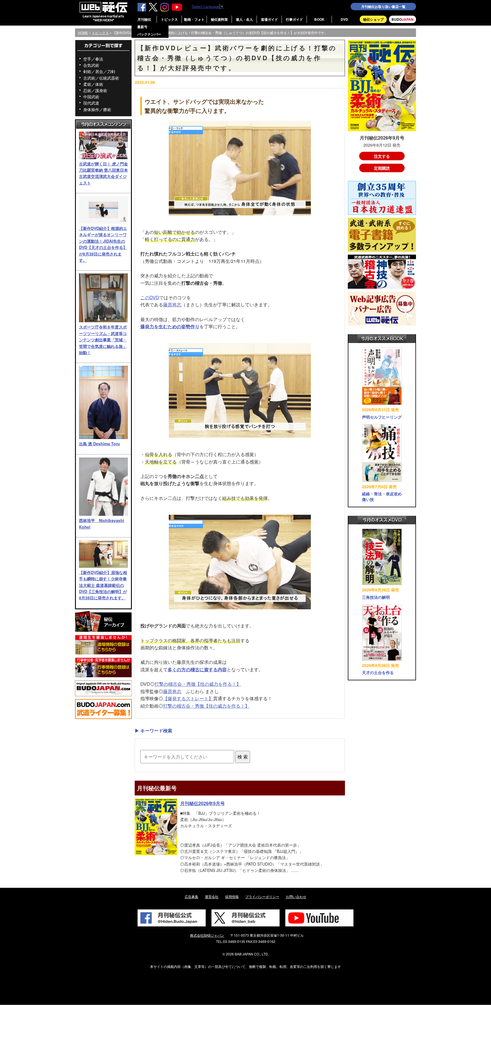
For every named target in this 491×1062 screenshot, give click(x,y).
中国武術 (91, 96)
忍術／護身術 (95, 90)
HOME (83, 32)
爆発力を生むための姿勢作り (169, 326)
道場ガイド (269, 19)
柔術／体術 (93, 84)
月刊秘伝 (144, 19)
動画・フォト (194, 19)
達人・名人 (244, 19)
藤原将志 (172, 304)
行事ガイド (294, 19)
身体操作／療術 (97, 109)
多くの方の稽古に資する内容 (197, 669)
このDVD (149, 297)
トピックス (169, 19)
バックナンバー (149, 34)
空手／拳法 (93, 59)
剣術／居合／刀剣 (99, 71)
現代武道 (91, 103)
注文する (382, 156)
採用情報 (232, 896)
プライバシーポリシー (262, 896)
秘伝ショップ (373, 19)
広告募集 (191, 896)
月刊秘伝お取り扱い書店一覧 (383, 7)
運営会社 (212, 896)
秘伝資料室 (219, 19)
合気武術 (91, 65)
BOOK (319, 19)
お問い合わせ (296, 896)
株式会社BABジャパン (207, 935)
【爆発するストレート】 (188, 698)
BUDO (402, 19)
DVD (344, 19)
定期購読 (382, 168)
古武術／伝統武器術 (101, 78)
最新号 (142, 26)
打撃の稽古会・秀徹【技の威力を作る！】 (198, 684)
